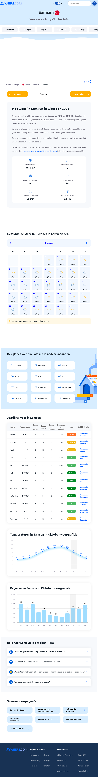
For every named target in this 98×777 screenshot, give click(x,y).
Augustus (44, 29)
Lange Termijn (79, 29)
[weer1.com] (11, 3)
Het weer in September (15, 719)
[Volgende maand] (86, 243)
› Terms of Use (82, 760)
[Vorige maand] (11, 243)
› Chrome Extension (65, 755)
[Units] (57, 3)
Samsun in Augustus (84, 488)
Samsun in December (84, 519)
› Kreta (46, 755)
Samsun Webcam (45, 719)
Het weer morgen (73, 719)
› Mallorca (47, 766)
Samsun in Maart (84, 450)
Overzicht (10, 29)
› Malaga (47, 760)
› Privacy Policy (83, 766)
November (79, 94)
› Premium (61, 760)
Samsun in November (84, 511)
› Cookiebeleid (82, 771)
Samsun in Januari (84, 434)
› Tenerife (33, 766)
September (62, 29)
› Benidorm (34, 755)
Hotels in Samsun (17, 728)
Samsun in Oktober (84, 503)
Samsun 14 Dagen (17, 710)
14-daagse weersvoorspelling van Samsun (39, 151)
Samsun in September (84, 496)
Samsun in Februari (84, 442)
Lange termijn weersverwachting (45, 710)
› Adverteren (62, 766)
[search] (94, 3)
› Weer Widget (63, 771)
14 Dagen (27, 29)
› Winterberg (35, 760)
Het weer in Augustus (71, 710)
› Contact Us (81, 755)
